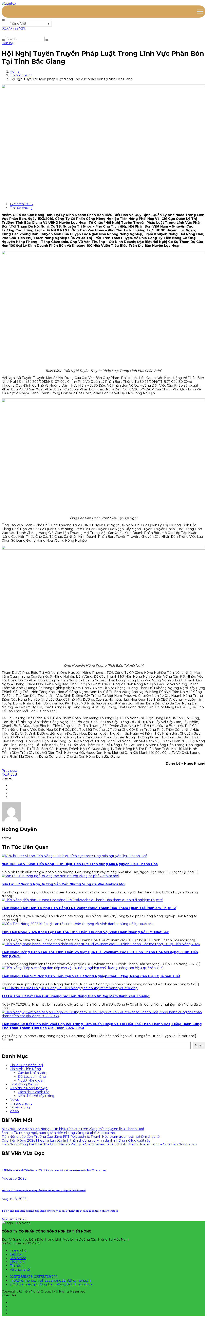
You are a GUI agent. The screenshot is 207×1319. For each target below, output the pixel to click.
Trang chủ (18, 1250)
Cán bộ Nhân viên (32, 1073)
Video (14, 1111)
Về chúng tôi (20, 1270)
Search (7, 1040)
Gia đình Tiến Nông (25, 1069)
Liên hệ (15, 1254)
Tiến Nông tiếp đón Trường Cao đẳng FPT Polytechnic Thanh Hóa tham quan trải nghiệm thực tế (89, 908)
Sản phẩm (18, 1258)
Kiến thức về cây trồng (36, 1096)
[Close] (3, 20)
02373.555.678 (21, 1277)
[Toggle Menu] (200, 11)
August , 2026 (14, 1178)
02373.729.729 (46, 1277)
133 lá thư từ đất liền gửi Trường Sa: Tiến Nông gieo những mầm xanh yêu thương (76, 996)
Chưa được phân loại (26, 1065)
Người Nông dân (31, 1080)
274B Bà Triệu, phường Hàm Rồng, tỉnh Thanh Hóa (51, 1284)
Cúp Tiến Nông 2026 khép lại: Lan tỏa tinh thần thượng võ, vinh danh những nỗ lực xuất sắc (85, 932)
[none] (27, 23)
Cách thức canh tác (33, 1092)
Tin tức (15, 1266)
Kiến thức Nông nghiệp (29, 1088)
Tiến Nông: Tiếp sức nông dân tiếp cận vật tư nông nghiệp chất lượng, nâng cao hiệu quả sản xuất (91, 976)
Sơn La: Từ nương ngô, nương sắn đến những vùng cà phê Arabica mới (63, 884)
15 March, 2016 (21, 204)
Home (15, 71)
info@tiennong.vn (24, 1280)
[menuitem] (27, 23)
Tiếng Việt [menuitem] (18, 23)
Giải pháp (17, 1262)
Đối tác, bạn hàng (32, 1077)
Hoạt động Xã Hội (24, 1084)
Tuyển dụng (20, 1107)
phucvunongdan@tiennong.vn (65, 1280)
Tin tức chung (21, 75)
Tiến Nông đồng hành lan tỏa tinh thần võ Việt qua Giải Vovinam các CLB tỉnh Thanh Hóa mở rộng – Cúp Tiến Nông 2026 (99, 1144)
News (14, 1100)
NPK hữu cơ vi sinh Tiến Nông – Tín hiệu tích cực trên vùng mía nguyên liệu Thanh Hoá (80, 864)
